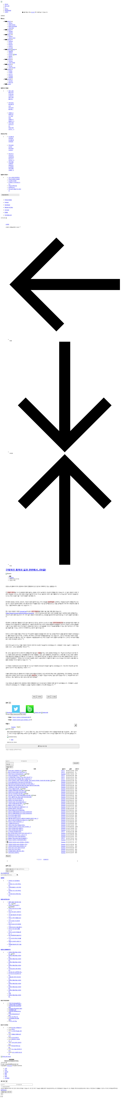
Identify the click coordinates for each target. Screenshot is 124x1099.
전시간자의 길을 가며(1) (14, 816)
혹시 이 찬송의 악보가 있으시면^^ (17, 772)
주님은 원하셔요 (13, 185)
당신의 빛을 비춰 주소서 (11, 104)
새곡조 (10, 43)
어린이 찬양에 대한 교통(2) (15, 828)
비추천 (39, 696)
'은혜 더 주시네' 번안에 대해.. (15, 798)
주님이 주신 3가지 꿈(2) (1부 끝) (16, 847)
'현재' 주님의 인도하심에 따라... (16, 774)
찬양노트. (9, 1065)
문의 (6, 1074)
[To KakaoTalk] (44, 712)
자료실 (11, 76)
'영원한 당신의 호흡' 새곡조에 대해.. (17, 792)
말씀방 (11, 52)
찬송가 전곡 (12, 38)
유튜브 (6, 9)
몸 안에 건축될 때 (15, 1027)
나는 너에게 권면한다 (14, 177)
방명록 (11, 77)
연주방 (11, 33)
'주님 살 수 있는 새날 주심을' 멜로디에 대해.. (19, 795)
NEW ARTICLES (5, 899)
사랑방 (9, 69)
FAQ (6, 1073)
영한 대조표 (12, 24)
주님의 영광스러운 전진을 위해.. (16, 810)
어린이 (11, 46)
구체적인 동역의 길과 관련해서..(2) (21, 719)
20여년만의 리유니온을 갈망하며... (17, 836)
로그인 (33, 12)
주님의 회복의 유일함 (14, 179)
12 (17, 1016)
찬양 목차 (11, 28)
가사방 (11, 47)
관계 (12, 1029)
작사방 (9, 64)
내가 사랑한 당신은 (17, 1052)
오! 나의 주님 (12, 1016)
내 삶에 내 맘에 (12, 180)
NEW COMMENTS (6, 949)
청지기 (11, 57)
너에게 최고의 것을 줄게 (15, 927)
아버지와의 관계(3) (13, 852)
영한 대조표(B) (13, 26)
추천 (34, 696)
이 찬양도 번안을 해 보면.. (15, 831)
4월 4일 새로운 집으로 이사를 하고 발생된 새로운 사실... (22, 818)
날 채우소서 (12, 187)
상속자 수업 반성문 (13, 905)
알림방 (10, 56)
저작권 (6, 1071)
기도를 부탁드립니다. (13, 823)
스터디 (11, 54)
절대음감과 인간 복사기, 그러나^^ (17, 835)
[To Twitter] (16, 712)
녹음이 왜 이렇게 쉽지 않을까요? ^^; (17, 807)
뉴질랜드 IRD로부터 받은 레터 (16, 790)
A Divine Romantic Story (15, 1008)
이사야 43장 (14, 1037)
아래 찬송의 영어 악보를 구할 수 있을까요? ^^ (20, 779)
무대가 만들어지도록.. (14, 788)
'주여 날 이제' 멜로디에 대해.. (15, 793)
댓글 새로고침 (43, 746)
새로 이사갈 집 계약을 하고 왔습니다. (18, 820)
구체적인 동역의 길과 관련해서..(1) (17, 846)
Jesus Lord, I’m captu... (15, 1004)
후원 (6, 1076)
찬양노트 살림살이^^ (13, 775)
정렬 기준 (9, 767)
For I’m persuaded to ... (15, 1003)
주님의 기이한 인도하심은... (15, 821)
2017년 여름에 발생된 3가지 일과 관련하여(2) (20, 811)
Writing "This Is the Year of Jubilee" (17, 838)
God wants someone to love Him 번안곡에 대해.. (21, 783)
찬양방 (9, 29)
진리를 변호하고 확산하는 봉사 (16, 851)
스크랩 (54, 696)
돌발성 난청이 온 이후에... (15, 805)
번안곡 (11, 44)
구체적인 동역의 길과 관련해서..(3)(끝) (26, 569)
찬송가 (9, 34)
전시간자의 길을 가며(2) (14, 815)
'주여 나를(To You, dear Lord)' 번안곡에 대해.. (20, 797)
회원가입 (6, 873)
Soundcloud (8, 10)
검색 (9, 856)
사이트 (9, 79)
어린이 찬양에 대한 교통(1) (15, 830)
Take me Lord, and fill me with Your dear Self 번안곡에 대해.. (24, 785)
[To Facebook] (9, 712)
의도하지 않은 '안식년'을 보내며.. (16, 802)
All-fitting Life (12, 1010)
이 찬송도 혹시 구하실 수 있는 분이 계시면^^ (19, 777)
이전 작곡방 (12, 62)
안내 (6, 1070)
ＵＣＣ (11, 74)
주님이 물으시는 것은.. (11, 124)
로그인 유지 (6, 1086)
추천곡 (6, 4)
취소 (7, 871)
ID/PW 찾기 (4, 1090)
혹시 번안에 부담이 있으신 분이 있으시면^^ (19, 833)
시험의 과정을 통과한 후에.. (15, 803)
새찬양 (9, 39)
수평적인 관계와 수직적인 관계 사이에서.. (19, 826)
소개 (6, 1068)
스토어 (6, 12)
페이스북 (7, 6)
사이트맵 (7, 1078)
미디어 (11, 82)
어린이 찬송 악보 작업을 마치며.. (16, 825)
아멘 (10, 993)
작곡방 (9, 59)
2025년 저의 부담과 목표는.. (15, 800)
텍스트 (8, 764)
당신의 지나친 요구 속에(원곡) (11, 155)
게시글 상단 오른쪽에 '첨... (15, 972)
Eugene (11, 577)
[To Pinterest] (23, 712)
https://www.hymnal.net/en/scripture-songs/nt (20, 613)
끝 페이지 (45, 859)
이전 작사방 (12, 67)
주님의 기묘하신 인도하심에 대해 (20, 717)
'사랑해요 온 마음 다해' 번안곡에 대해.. (18, 787)
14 (9, 1054)
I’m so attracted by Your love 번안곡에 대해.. (19, 782)
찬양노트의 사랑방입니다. (15, 770)
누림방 (10, 72)
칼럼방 (9, 49)
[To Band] (30, 712)
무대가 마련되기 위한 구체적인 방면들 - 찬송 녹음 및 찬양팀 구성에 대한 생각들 (29, 780)
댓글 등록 (76, 763)
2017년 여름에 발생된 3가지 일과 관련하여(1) (20, 813)
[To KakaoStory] (37, 712)
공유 (48, 696)
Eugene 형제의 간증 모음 (15, 808)
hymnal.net (23, 611)
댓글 (12, 739)
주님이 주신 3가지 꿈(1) (14, 849)
